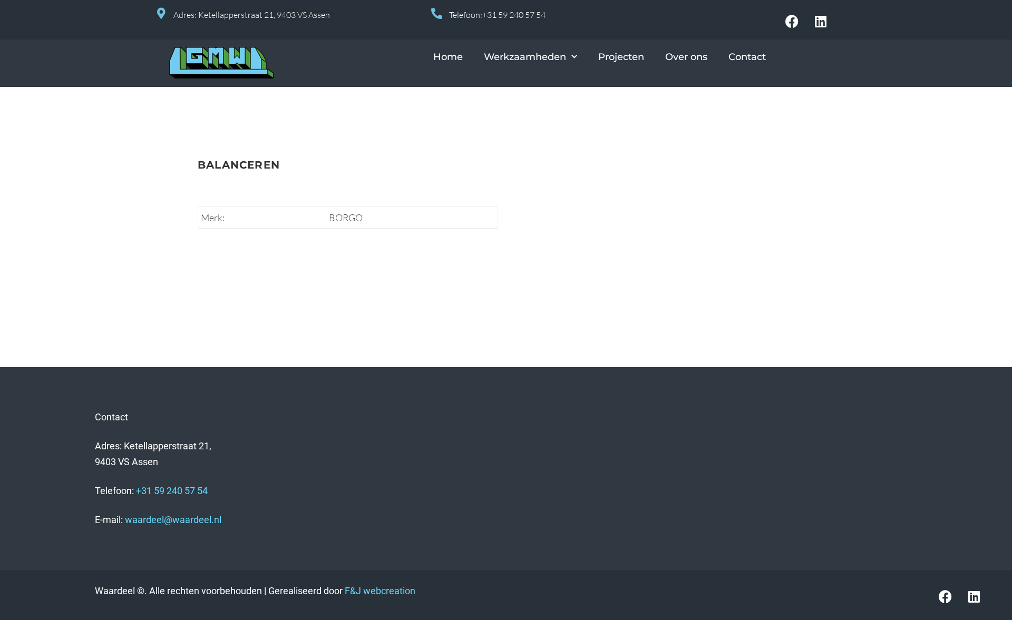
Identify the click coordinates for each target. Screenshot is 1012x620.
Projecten (621, 57)
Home (448, 57)
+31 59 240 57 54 (172, 490)
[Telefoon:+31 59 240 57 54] (436, 13)
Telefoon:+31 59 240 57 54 (497, 14)
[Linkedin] (820, 21)
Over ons (686, 57)
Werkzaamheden (525, 57)
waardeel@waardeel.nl (173, 519)
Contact (747, 57)
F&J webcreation (380, 590)
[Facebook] (792, 21)
